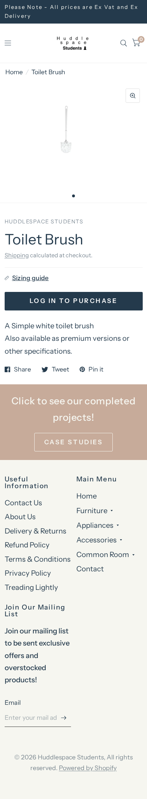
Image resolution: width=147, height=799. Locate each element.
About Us (20, 516)
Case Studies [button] (73, 442)
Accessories (96, 539)
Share (22, 369)
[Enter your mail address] (64, 717)
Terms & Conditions (38, 559)
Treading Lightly (31, 587)
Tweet (60, 369)
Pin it (95, 369)
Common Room (102, 554)
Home (14, 72)
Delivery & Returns (35, 530)
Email (13, 702)
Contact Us (23, 502)
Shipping (17, 255)
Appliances (94, 525)
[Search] (124, 43)
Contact (90, 568)
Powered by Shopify (88, 768)
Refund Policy (27, 544)
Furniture (91, 510)
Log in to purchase (73, 300)
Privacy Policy (28, 572)
